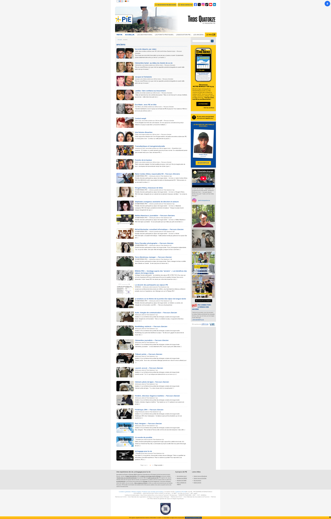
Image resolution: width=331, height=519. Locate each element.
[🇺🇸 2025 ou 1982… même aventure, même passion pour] (203, 216)
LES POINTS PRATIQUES (164, 35)
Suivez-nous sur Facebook (200, 476)
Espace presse (197, 482)
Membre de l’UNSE (181, 480)
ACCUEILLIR (129, 35)
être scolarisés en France (141, 483)
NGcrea (184, 491)
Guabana (177, 491)
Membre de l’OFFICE (182, 478)
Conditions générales (125, 491)
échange (145, 481)
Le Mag (209, 35)
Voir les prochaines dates (193, 517)
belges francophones (131, 476)
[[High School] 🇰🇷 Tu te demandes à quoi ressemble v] (203, 286)
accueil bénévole (120, 481)
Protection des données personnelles (152, 491)
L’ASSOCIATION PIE (183, 35)
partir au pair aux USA (153, 478)
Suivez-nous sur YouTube (200, 478)
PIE (135, 474)
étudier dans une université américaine (127, 478)
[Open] (327, 3)
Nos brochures (197, 480)
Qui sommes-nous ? (182, 476)
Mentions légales (136, 491)
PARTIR (119, 35)
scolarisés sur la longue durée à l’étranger (150, 476)
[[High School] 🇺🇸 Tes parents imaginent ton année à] (203, 263)
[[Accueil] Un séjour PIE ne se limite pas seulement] (203, 239)
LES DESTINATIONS (144, 35)
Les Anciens (198, 35)
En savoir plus (198, 320)
